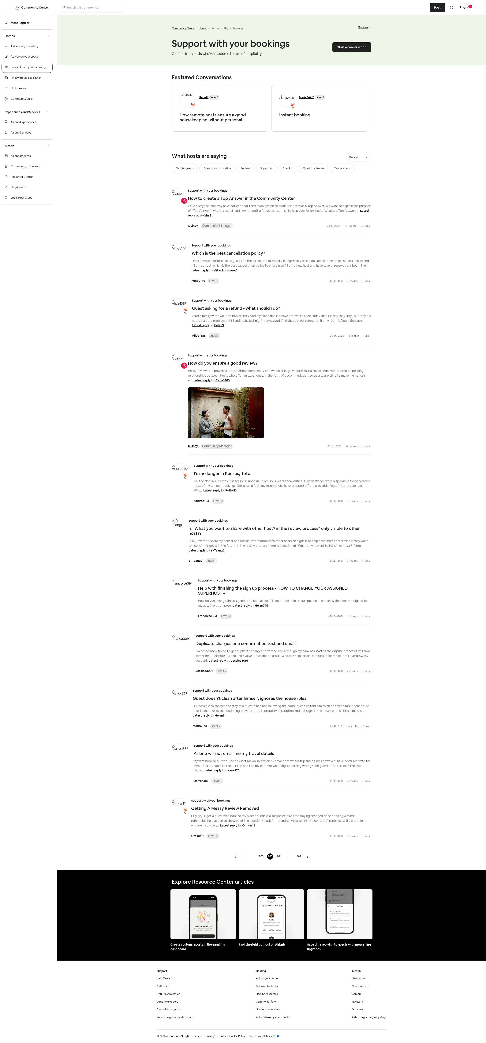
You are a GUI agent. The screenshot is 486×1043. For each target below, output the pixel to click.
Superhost (266, 168)
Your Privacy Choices (261, 1036)
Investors (357, 1001)
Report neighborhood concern (175, 1017)
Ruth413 (231, 490)
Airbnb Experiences (23, 122)
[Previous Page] (235, 856)
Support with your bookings (29, 67)
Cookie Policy (237, 1036)
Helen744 (261, 606)
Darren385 (201, 781)
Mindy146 (198, 281)
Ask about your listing (24, 46)
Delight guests (185, 168)
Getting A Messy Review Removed (225, 808)
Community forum (267, 1001)
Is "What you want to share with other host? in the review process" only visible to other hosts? (274, 531)
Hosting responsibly (268, 1009)
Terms (222, 1036)
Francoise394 (207, 616)
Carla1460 (222, 380)
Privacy (210, 1036)
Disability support (167, 1001)
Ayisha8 (205, 215)
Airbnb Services (21, 132)
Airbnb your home (267, 978)
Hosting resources (267, 994)
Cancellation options (169, 1009)
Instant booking (294, 115)
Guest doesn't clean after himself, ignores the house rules (249, 698)
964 (279, 856)
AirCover (162, 986)
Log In (464, 7)
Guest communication (217, 168)
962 (261, 856)
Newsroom (358, 978)
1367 (298, 856)
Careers (356, 994)
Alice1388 (199, 336)
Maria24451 (306, 97)
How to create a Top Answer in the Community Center (241, 198)
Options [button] (363, 27)
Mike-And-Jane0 (225, 270)
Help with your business (26, 78)
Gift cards (358, 1009)
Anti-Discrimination (168, 994)
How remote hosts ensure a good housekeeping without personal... (213, 117)
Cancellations (342, 168)
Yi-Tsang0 (218, 550)
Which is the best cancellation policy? (228, 253)
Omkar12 (248, 825)
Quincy (193, 226)
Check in (288, 168)
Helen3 (219, 325)
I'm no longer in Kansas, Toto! (223, 473)
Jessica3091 (239, 661)
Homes (203, 28)
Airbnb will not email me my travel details (234, 753)
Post (437, 7)
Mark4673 (200, 726)
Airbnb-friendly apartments (273, 1017)
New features (360, 986)
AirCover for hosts (267, 986)
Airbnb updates (21, 156)
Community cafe (22, 98)
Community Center (183, 28)
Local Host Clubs (21, 197)
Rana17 (203, 97)
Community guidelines (25, 166)
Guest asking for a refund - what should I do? (236, 308)
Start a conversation (351, 47)
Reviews (245, 168)
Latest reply (200, 270)
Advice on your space (25, 56)
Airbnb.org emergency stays (369, 1017)
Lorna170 (233, 770)
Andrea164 (201, 501)
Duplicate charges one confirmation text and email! (246, 643)
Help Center (19, 187)
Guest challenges (313, 168)
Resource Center (22, 176)
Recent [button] (353, 157)
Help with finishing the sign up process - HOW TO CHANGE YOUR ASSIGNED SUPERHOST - (273, 591)
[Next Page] (307, 856)
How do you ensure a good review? (223, 363)
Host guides (18, 88)
